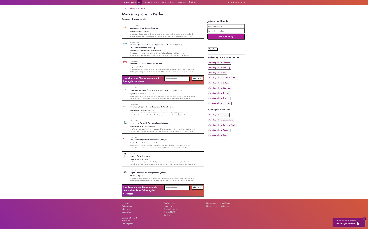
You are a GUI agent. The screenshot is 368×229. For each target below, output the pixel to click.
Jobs (139, 2)
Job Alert (194, 2)
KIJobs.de (126, 220)
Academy (168, 206)
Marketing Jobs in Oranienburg (220, 120)
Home (124, 8)
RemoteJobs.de (128, 223)
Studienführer (170, 203)
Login (243, 2)
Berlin (143, 8)
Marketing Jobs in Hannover (219, 103)
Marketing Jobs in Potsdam (218, 130)
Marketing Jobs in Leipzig (218, 114)
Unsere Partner (128, 212)
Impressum (126, 203)
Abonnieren (197, 78)
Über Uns (126, 209)
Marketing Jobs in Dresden (218, 98)
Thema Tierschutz (171, 209)
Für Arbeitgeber (233, 2)
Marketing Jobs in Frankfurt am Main (222, 77)
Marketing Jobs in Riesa (217, 135)
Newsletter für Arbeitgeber (217, 206)
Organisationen (181, 2)
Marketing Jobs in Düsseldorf (219, 88)
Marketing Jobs (134, 8)
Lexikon (167, 214)
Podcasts (171, 2)
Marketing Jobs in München (219, 62)
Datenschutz (127, 206)
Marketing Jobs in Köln (217, 72)
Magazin (163, 2)
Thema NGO (169, 212)
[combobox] (226, 31)
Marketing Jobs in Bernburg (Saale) (222, 125)
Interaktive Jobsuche (152, 2)
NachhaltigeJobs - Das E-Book (218, 203)
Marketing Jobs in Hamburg (219, 67)
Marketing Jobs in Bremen (218, 93)
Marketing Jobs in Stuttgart (218, 83)
